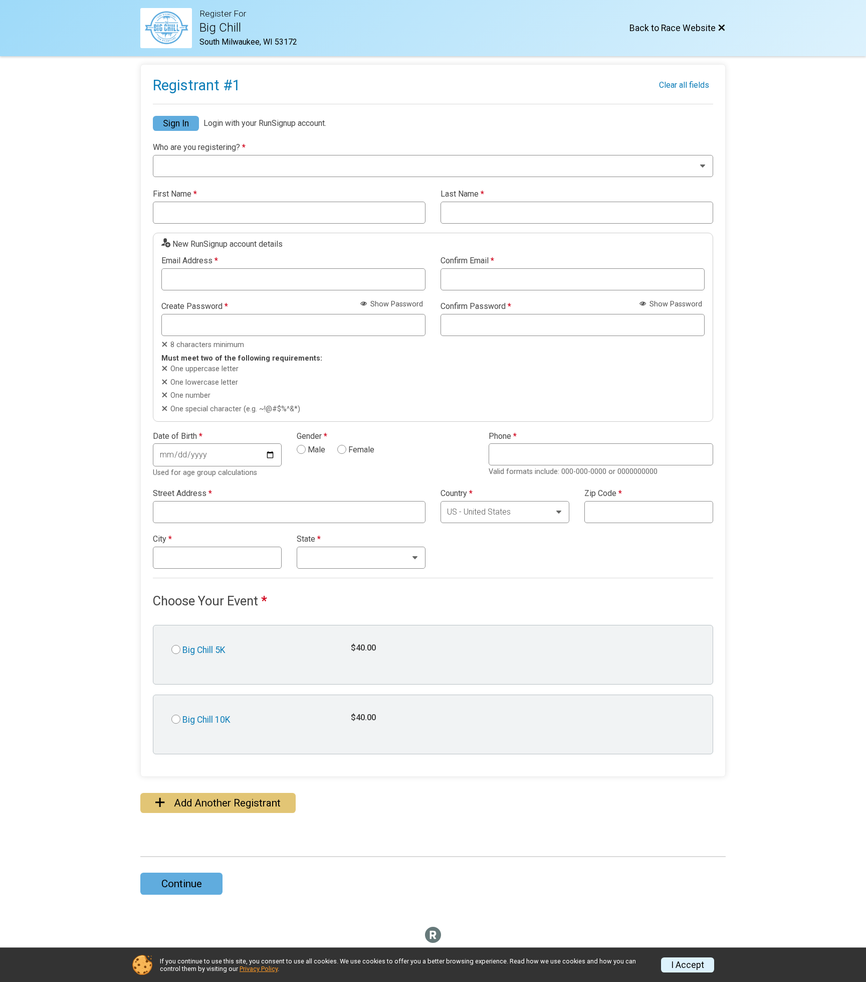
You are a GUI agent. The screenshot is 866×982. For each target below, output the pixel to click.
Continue (181, 884)
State (309, 539)
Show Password (395, 304)
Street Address (182, 493)
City (162, 539)
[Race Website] (169, 28)
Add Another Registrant (226, 803)
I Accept (687, 965)
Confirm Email (467, 260)
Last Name (462, 194)
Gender (312, 436)
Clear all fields (684, 85)
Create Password (194, 306)
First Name (175, 194)
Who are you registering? (199, 147)
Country (457, 493)
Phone (503, 436)
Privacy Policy (259, 968)
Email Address (189, 260)
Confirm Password (476, 306)
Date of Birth (177, 436)
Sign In (176, 123)
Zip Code (603, 493)
